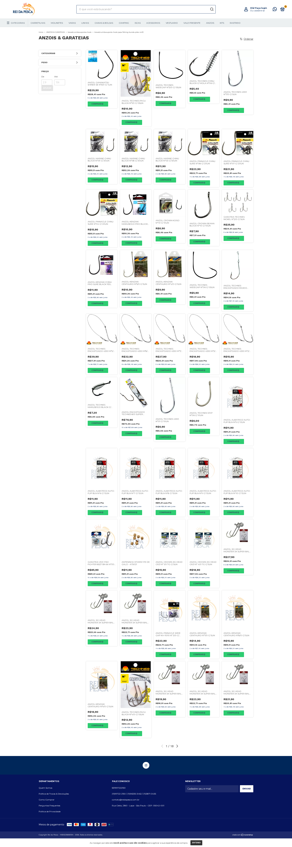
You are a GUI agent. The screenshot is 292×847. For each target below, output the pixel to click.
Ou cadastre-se (257, 10)
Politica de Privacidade (49, 811)
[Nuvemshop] (242, 835)
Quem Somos (45, 788)
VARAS (72, 23)
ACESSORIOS (153, 23)
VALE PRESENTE (192, 23)
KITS (222, 23)
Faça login (261, 8)
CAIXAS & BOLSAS (104, 23)
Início (41, 32)
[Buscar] (211, 9)
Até (56, 76)
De (42, 76)
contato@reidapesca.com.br (125, 799)
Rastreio (235, 23)
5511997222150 (119, 788)
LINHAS (85, 23)
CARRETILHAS (38, 23)
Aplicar (47, 88)
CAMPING (124, 23)
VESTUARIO (172, 23)
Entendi (196, 843)
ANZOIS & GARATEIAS (55, 32)
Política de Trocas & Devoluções (54, 793)
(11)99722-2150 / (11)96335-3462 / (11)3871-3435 (134, 793)
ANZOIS (210, 23)
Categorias (18, 23)
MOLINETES (57, 23)
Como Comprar (46, 799)
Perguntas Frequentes (49, 805)
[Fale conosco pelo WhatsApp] (274, 10)
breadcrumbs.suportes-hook (79, 32)
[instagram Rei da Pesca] (146, 765)
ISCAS (138, 23)
